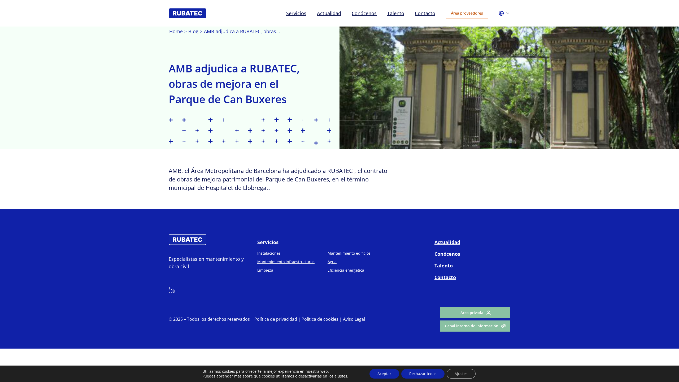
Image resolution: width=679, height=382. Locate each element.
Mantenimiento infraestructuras (286, 261)
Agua (332, 261)
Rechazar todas (423, 373)
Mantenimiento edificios (349, 253)
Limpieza (265, 270)
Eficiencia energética (346, 270)
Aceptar (384, 373)
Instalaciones (269, 253)
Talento (395, 13)
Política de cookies (320, 319)
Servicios (296, 13)
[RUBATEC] (187, 243)
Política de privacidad (275, 319)
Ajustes (461, 373)
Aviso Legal (353, 319)
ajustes (340, 376)
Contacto (425, 13)
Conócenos (364, 13)
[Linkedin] (172, 291)
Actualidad (329, 13)
